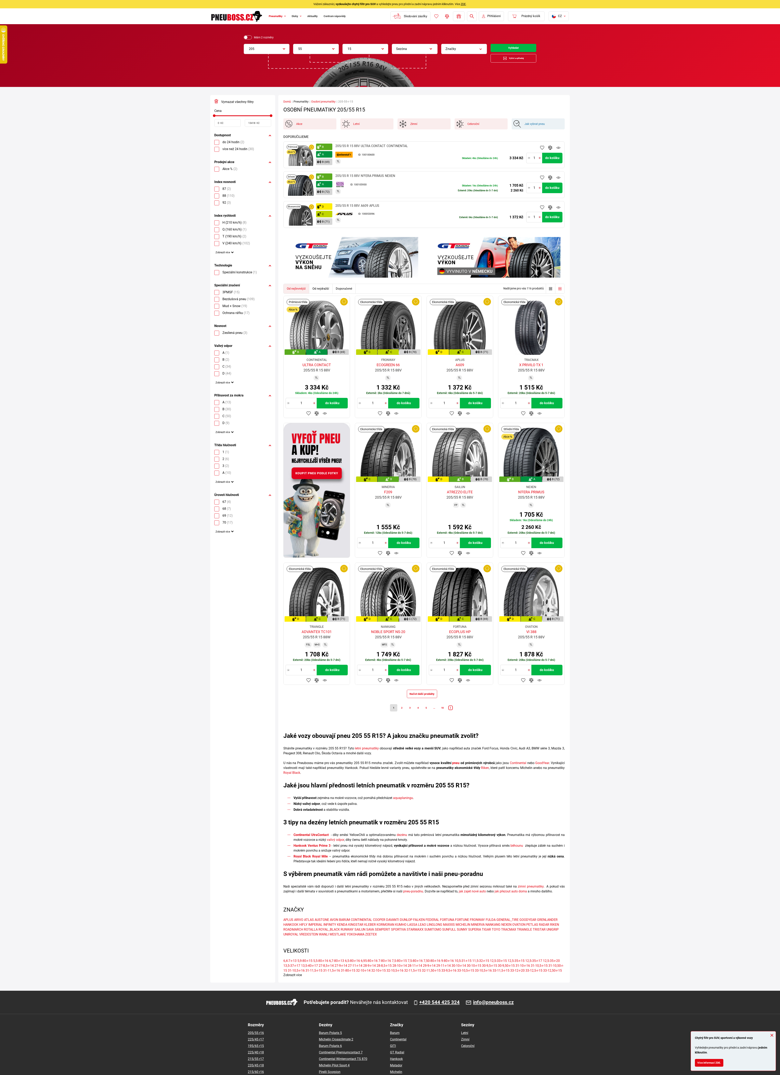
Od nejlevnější (296, 293)
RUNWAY (347, 939)
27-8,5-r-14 (326, 975)
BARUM (344, 929)
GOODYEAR (527, 929)
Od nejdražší (320, 293)
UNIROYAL (290, 944)
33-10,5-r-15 (465, 980)
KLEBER (370, 934)
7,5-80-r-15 (399, 970)
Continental (518, 772)
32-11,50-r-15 (431, 980)
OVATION (518, 934)
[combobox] (266, 49)
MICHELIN (463, 934)
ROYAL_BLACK (329, 939)
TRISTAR (539, 939)
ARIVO (298, 929)
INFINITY (329, 934)
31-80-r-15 (348, 980)
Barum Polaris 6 (330, 1055)
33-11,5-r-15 (501, 980)
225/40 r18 (256, 1062)
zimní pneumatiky (530, 896)
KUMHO (400, 934)
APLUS (288, 929)
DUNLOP (406, 929)
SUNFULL (449, 939)
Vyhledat (513, 49)
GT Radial (397, 1062)
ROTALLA (311, 939)
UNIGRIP (552, 939)
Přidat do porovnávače (550, 152)
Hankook (396, 1068)
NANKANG (492, 934)
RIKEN (554, 934)
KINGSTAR (355, 934)
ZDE (463, 4)
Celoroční (467, 1055)
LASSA (412, 934)
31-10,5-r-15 (539, 975)
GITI (393, 1055)
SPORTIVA (398, 939)
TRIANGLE (524, 939)
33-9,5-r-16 (448, 980)
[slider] (214, 120)
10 (446, 716)
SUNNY (462, 939)
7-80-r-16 (384, 970)
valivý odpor (335, 849)
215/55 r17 (256, 1068)
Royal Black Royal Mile (311, 866)
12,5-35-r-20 (551, 970)
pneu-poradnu (413, 901)
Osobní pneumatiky (323, 105)
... (437, 716)
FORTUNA (447, 929)
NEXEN (506, 934)
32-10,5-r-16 (395, 980)
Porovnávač (447, 16)
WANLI (324, 944)
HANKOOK (290, 934)
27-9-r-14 (341, 975)
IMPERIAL (315, 934)
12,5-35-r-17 (533, 970)
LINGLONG (434, 934)
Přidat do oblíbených (542, 152)
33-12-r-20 (517, 980)
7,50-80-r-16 (432, 970)
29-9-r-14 (429, 975)
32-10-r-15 (378, 980)
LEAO (422, 934)
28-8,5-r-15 (384, 975)
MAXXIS (449, 934)
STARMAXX (415, 939)
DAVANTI (392, 929)
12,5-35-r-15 (516, 970)
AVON (334, 929)
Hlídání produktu (558, 152)
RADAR (544, 934)
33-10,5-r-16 (483, 980)
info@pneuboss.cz (493, 1011)
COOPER (379, 929)
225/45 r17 (256, 1049)
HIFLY (303, 934)
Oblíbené (436, 16)
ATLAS (309, 929)
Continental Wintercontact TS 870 (343, 1068)
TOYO (496, 939)
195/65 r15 (256, 1055)
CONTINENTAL (361, 929)
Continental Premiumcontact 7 (341, 1062)
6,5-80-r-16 (352, 970)
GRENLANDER (547, 929)
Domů (287, 105)
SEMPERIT (382, 939)
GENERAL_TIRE (507, 929)
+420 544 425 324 (439, 1011)
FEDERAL (432, 929)
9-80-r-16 (447, 970)
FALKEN (419, 929)
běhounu (516, 855)
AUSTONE (322, 929)
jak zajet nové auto (472, 901)
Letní (464, 1042)
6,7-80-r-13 (336, 970)
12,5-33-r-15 (498, 970)
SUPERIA (474, 939)
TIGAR (486, 939)
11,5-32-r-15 (480, 970)
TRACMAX (508, 939)
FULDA (491, 929)
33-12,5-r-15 (533, 980)
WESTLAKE (337, 944)
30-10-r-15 (474, 975)
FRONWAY (477, 929)
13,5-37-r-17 (291, 975)
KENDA (342, 934)
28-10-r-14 (399, 975)
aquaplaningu (403, 807)
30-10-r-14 (459, 975)
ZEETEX (371, 944)
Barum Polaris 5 (330, 1042)
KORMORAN (385, 934)
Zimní (465, 1049)
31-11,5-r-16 (331, 980)
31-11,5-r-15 (314, 980)
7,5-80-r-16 (415, 970)
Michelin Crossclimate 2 (336, 1049)
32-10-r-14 (363, 980)
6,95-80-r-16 (369, 970)
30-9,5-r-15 (489, 975)
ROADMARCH (293, 939)
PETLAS (532, 934)
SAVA (370, 939)
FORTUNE (462, 929)
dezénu (402, 844)
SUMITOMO (432, 939)
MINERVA (478, 934)
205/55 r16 (256, 1042)
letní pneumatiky (367, 758)
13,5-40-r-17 (309, 975)
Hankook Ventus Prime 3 (312, 855)
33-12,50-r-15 (552, 980)
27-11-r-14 (355, 975)
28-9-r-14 (369, 975)
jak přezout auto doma (511, 901)
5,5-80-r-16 (320, 970)
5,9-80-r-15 (304, 970)
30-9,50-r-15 (506, 975)
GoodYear (542, 772)
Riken (485, 777)
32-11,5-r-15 (412, 980)
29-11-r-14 (443, 975)
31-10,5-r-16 (296, 980)
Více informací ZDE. (712, 1062)
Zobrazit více (225, 259)
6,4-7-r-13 (290, 970)
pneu (455, 772)
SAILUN (359, 939)
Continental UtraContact (311, 844)
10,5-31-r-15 (463, 970)
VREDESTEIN (308, 944)
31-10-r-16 (523, 975)
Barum (395, 1042)
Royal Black (291, 782)
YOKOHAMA (355, 944)
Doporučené (344, 293)
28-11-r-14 (415, 975)
